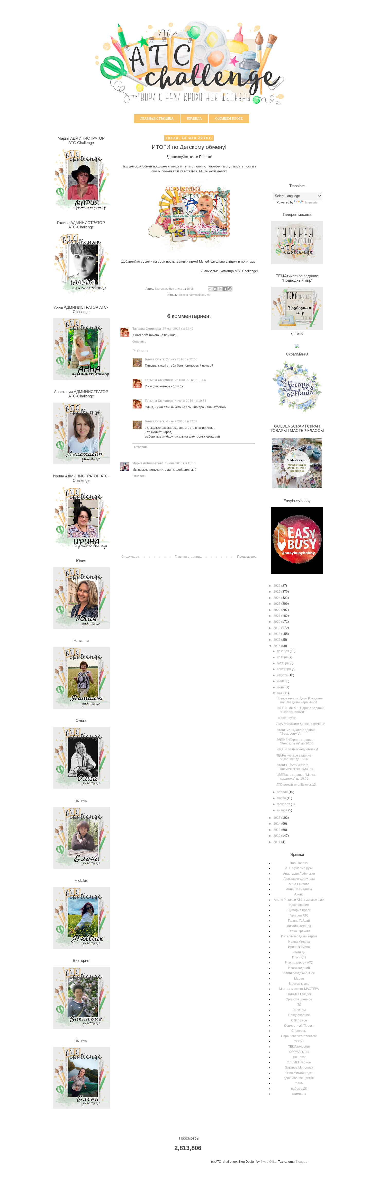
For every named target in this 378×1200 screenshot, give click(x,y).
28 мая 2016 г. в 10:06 (190, 380)
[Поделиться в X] (220, 288)
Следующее (130, 556)
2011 (277, 842)
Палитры (299, 1010)
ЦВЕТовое (299, 1057)
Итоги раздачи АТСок (298, 973)
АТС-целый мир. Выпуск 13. (296, 784)
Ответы (142, 351)
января (282, 810)
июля (281, 681)
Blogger (300, 1161)
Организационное (299, 999)
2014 (277, 823)
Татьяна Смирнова (146, 329)
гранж (299, 1083)
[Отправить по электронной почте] (210, 288)
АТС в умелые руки (299, 868)
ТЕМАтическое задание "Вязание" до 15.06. (293, 757)
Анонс (298, 894)
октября (283, 663)
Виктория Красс (299, 910)
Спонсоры (299, 1031)
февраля (284, 804)
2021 (277, 616)
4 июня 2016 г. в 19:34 (190, 401)
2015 (277, 818)
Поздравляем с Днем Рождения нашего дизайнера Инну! (299, 700)
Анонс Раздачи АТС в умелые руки (299, 900)
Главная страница (157, 118)
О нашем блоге (229, 118)
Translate (311, 202)
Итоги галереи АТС (299, 962)
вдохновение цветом (299, 1078)
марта (282, 798)
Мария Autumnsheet (147, 463)
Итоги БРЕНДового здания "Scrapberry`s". (296, 731)
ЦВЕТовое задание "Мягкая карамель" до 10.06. (296, 776)
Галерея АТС (299, 915)
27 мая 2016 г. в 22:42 (178, 329)
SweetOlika (268, 1161)
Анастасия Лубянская (299, 873)
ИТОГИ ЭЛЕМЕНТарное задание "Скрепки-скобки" (300, 710)
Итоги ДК (298, 952)
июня (281, 687)
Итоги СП (299, 957)
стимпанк (299, 1094)
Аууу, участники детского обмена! (300, 724)
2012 (277, 836)
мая (280, 693)
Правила (194, 118)
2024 (277, 598)
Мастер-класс (299, 983)
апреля (283, 792)
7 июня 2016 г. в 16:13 (180, 463)
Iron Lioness (299, 863)
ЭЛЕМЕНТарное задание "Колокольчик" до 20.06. (295, 741)
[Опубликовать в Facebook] (225, 288)
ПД (299, 1004)
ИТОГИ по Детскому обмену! (297, 749)
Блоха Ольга (155, 359)
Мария (299, 978)
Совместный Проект (299, 1025)
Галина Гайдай (299, 920)
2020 (277, 622)
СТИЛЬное (299, 1020)
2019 (277, 628)
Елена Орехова (299, 931)
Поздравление (299, 1015)
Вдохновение (299, 905)
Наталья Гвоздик (299, 994)
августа (283, 675)
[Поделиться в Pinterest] (229, 288)
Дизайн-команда (299, 926)
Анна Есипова (299, 884)
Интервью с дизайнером (299, 936)
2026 (277, 586)
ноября (283, 657)
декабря (283, 651)
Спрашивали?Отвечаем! (299, 1036)
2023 (277, 604)
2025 (277, 591)
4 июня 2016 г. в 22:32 (181, 421)
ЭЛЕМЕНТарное (299, 1062)
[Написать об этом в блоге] (215, 288)
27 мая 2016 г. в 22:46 (181, 359)
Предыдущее (247, 556)
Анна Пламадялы (299, 889)
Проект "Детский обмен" (195, 294)
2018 (277, 634)
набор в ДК (299, 1088)
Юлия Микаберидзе (299, 1073)
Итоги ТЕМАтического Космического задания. (295, 766)
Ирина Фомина (299, 947)
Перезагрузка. (286, 718)
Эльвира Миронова (299, 1067)
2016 (277, 646)
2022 (277, 610)
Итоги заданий (299, 968)
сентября (284, 669)
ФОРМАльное (299, 1052)
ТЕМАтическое (299, 1046)
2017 (277, 640)
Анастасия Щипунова (299, 879)
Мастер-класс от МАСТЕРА (299, 989)
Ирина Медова (299, 942)
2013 (277, 830)
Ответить (139, 341)
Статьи (299, 1041)
